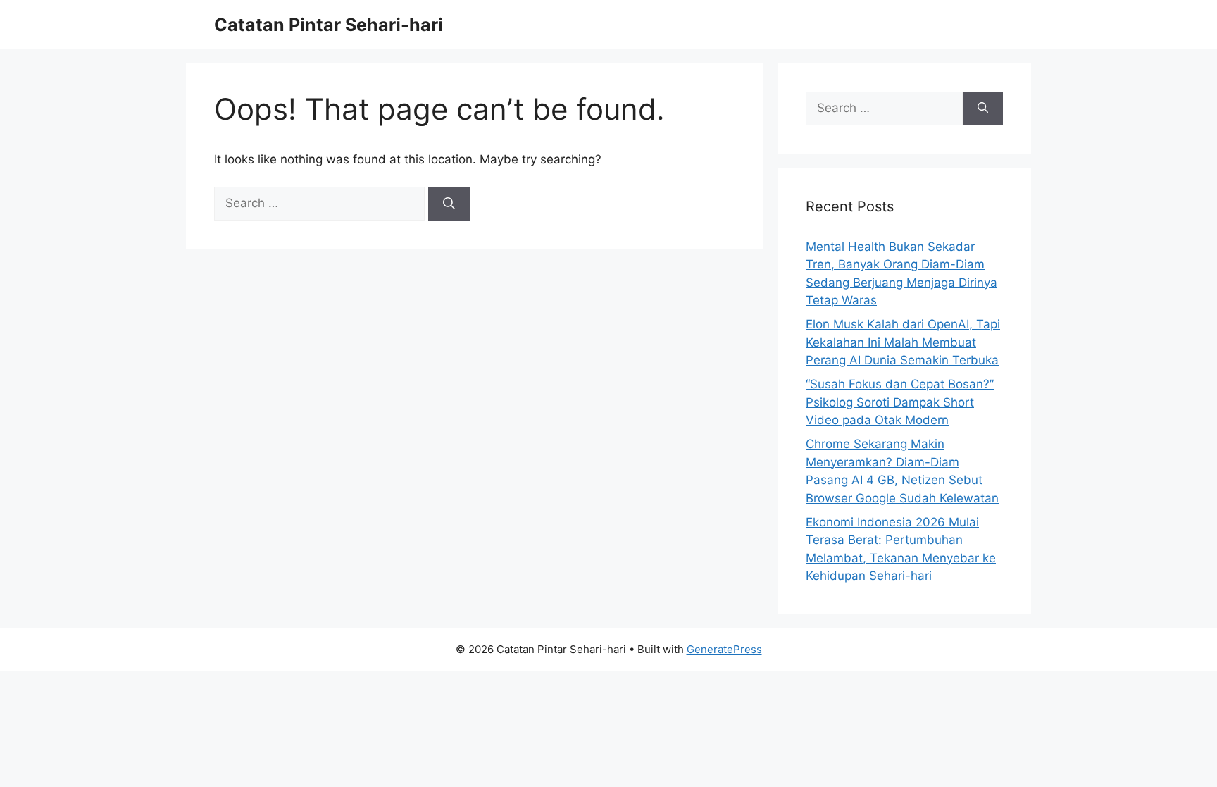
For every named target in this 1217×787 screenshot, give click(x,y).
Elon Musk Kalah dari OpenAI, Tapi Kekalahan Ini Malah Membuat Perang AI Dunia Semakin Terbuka (903, 342)
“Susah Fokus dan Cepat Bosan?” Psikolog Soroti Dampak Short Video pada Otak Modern (900, 402)
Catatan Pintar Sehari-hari (328, 24)
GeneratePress (724, 649)
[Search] (449, 204)
